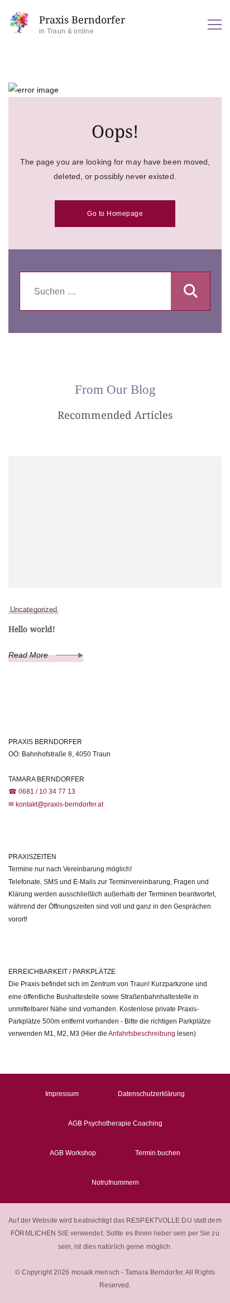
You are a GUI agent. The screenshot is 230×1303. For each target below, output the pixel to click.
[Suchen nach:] (95, 291)
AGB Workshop (73, 1153)
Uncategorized (33, 609)
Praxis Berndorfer (82, 19)
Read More (29, 654)
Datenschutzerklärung (151, 1094)
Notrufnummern (115, 1182)
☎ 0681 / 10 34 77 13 (41, 791)
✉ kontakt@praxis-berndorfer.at (55, 804)
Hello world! (31, 629)
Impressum (62, 1094)
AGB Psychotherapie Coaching (115, 1123)
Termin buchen (157, 1153)
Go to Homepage (115, 214)
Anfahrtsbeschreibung (141, 1033)
